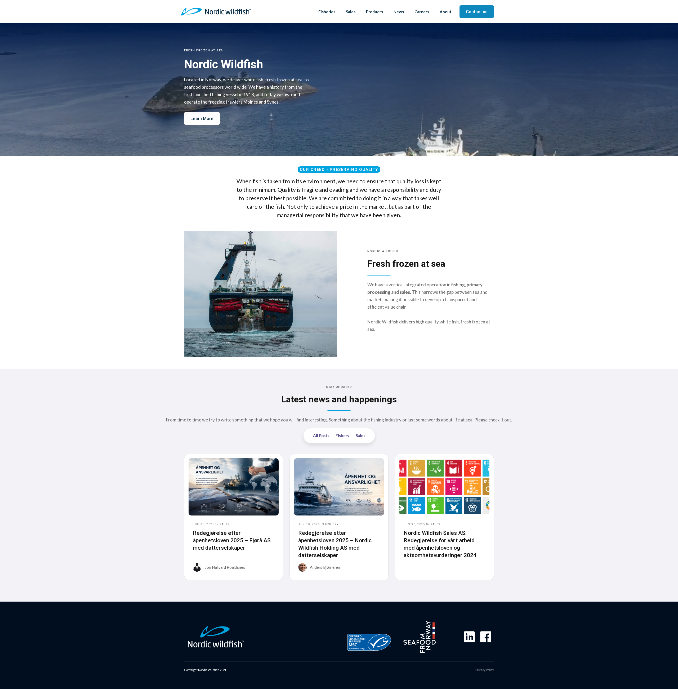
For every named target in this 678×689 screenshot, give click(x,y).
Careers (421, 11)
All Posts (321, 435)
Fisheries (326, 11)
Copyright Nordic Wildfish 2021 (205, 670)
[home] (216, 11)
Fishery (342, 435)
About (446, 11)
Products (374, 11)
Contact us (477, 11)
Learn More (201, 118)
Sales (350, 11)
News (399, 11)
